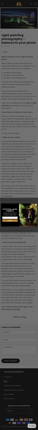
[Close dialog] (36, 205)
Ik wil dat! (10, 220)
